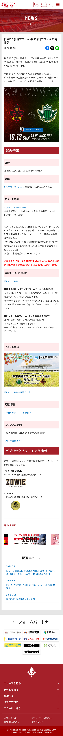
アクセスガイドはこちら (15, 207)
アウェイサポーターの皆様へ (17, 412)
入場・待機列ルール (13, 440)
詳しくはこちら (11, 281)
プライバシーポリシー (41, 718)
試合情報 (11, 525)
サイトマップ (37, 721)
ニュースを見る (12, 683)
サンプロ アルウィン (14, 187)
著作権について (11, 721)
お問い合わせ (10, 718)
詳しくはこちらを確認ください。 (19, 392)
